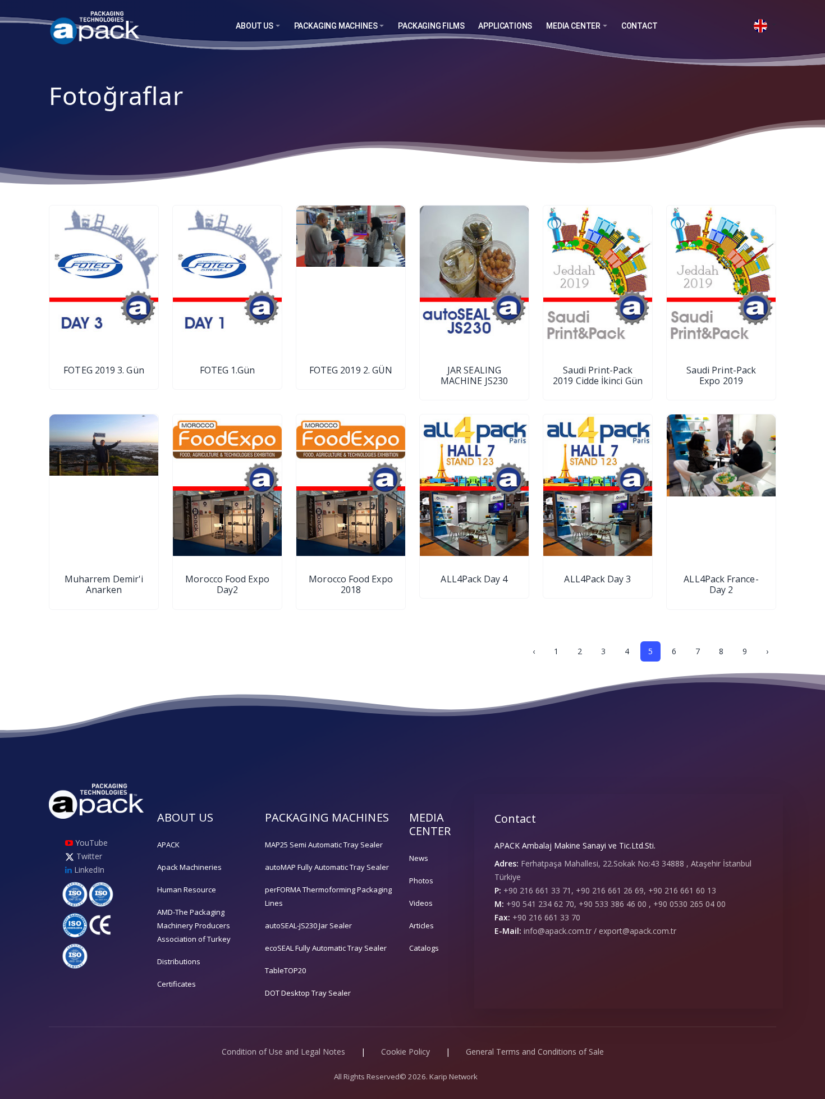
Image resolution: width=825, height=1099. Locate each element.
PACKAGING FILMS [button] (431, 25)
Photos (421, 880)
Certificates (176, 984)
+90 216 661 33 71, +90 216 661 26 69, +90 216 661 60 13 (609, 890)
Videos (421, 903)
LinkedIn (88, 869)
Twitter (88, 856)
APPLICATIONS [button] (505, 25)
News (418, 858)
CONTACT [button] (639, 25)
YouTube (90, 842)
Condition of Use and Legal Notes (283, 1051)
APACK (168, 845)
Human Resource (186, 889)
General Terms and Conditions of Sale (535, 1051)
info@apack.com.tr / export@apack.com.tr (600, 930)
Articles (421, 925)
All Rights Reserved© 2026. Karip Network (406, 1076)
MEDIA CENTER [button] (573, 25)
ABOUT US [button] (254, 25)
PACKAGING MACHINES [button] (336, 25)
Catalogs (424, 948)
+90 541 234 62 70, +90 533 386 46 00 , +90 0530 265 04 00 (616, 904)
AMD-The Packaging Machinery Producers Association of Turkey (194, 925)
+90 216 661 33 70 (546, 917)
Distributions (178, 961)
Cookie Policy (405, 1051)
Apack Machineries (189, 867)
